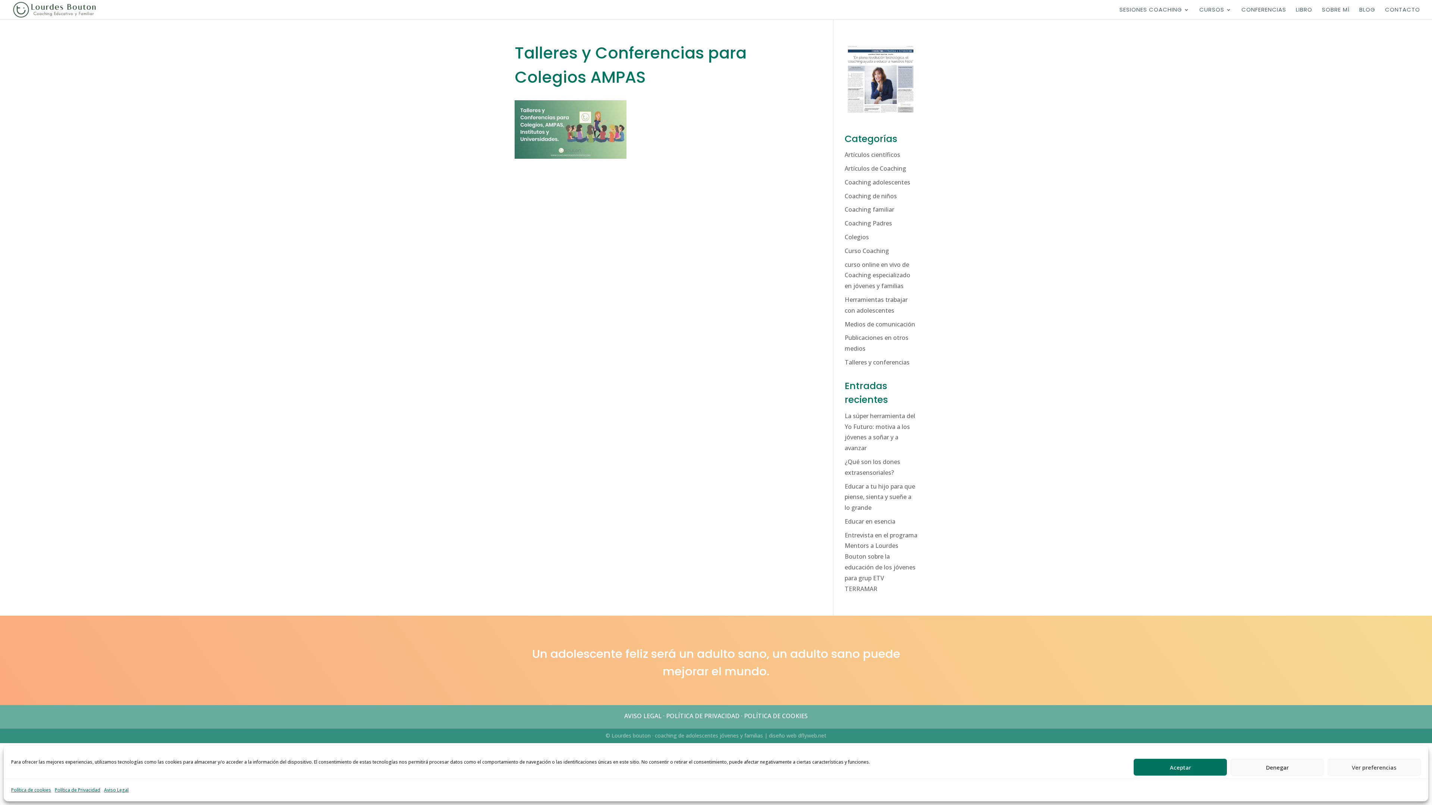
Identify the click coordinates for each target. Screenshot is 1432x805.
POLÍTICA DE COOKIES (776, 716)
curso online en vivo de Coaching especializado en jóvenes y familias (877, 275)
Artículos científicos (872, 155)
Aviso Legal (116, 790)
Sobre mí (1336, 10)
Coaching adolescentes (877, 182)
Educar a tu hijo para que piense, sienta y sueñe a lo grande (880, 497)
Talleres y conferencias (877, 362)
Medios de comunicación (880, 324)
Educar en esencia (870, 521)
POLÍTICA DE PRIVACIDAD (702, 716)
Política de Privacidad (77, 790)
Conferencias (1263, 10)
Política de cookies (31, 790)
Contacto (1402, 10)
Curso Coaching (867, 251)
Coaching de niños (871, 196)
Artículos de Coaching (875, 168)
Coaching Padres (868, 223)
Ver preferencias (1374, 767)
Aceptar (1180, 767)
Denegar (1277, 767)
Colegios (857, 237)
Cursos (1211, 10)
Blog (1367, 10)
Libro (1304, 10)
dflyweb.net (812, 735)
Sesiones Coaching (1150, 10)
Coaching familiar (869, 209)
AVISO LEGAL (643, 716)
